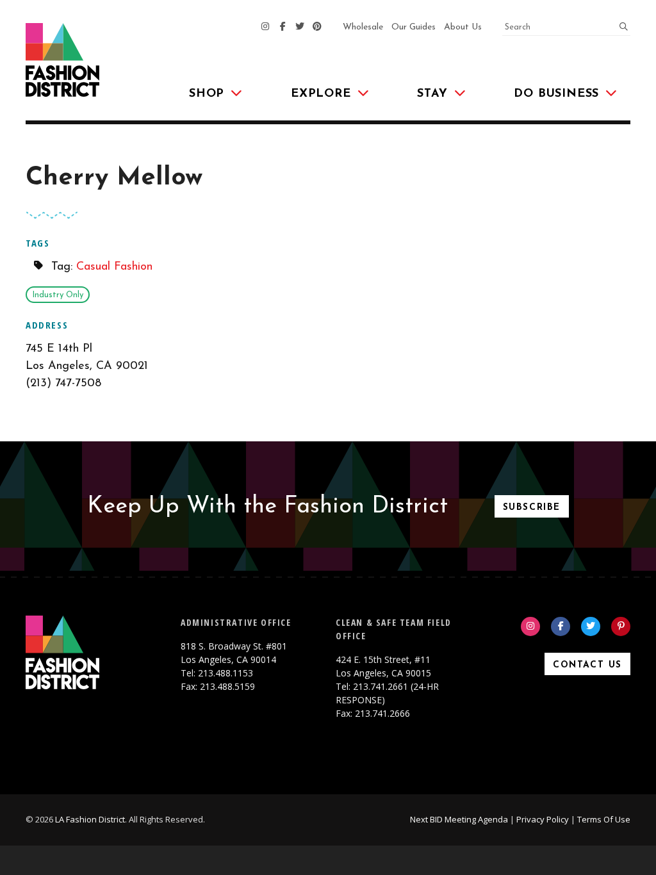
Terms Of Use (603, 819)
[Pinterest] (317, 27)
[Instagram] (265, 27)
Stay (432, 94)
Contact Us (587, 665)
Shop (206, 94)
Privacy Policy (542, 819)
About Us (463, 27)
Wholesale (363, 27)
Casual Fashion (114, 267)
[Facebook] (282, 27)
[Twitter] (300, 27)
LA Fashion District (90, 819)
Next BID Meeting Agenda (459, 819)
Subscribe (532, 507)
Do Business (556, 94)
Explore (321, 94)
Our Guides (413, 27)
